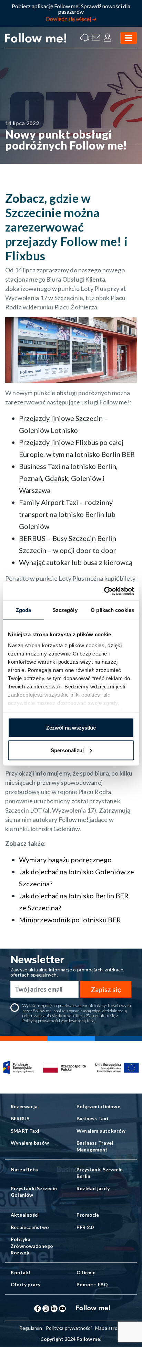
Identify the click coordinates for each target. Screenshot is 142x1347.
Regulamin (30, 1328)
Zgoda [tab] (23, 610)
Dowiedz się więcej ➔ (71, 18)
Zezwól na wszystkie (71, 728)
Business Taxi (92, 1118)
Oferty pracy (26, 1284)
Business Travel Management (95, 1146)
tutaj (91, 1020)
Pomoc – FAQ (92, 1284)
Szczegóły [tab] (65, 610)
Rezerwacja (24, 1106)
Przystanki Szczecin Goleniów (34, 1191)
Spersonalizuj (67, 750)
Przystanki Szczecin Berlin (100, 1173)
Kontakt (21, 1272)
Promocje (88, 1215)
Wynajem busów (30, 1143)
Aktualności (25, 1215)
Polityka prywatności (69, 1328)
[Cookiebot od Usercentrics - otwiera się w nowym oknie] (104, 591)
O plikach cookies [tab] (112, 610)
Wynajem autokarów (101, 1131)
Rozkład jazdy (93, 1188)
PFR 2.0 (85, 1227)
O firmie (86, 1272)
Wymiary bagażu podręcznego (65, 859)
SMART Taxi (25, 1131)
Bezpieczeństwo (30, 1227)
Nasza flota (24, 1169)
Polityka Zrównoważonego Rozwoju (32, 1245)
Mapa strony (109, 1328)
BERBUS (20, 1118)
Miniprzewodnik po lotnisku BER (70, 919)
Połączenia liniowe (98, 1106)
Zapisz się (106, 989)
